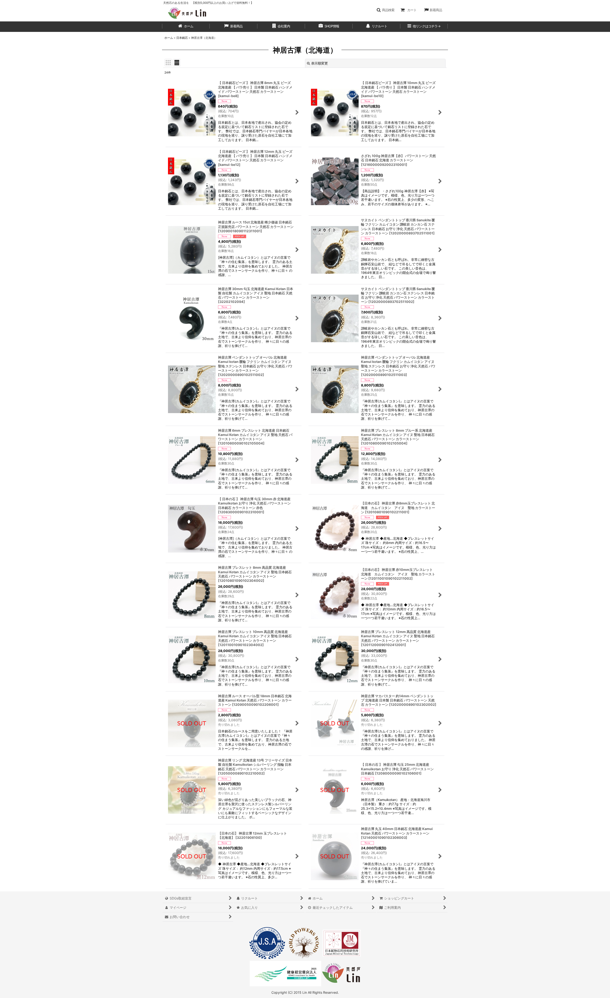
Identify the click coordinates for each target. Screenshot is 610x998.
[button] (385, 10)
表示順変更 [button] (319, 63)
